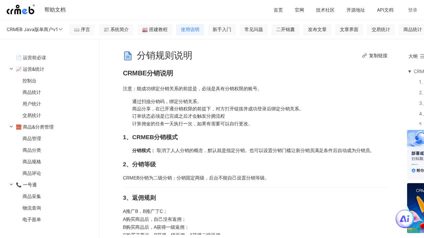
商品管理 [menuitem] (32, 138)
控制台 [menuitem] (29, 80)
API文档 (385, 10)
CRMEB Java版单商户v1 (32, 29)
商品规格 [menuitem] (32, 161)
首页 (278, 10)
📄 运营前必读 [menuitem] (31, 57)
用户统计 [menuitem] (32, 103)
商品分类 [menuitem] (32, 150)
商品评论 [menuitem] (32, 173)
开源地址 (355, 10)
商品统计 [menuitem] (32, 92)
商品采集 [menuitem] (32, 196)
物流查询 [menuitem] (32, 208)
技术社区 (325, 10)
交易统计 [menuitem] (32, 115)
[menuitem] (50, 92)
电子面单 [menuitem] (32, 219)
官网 (299, 10)
